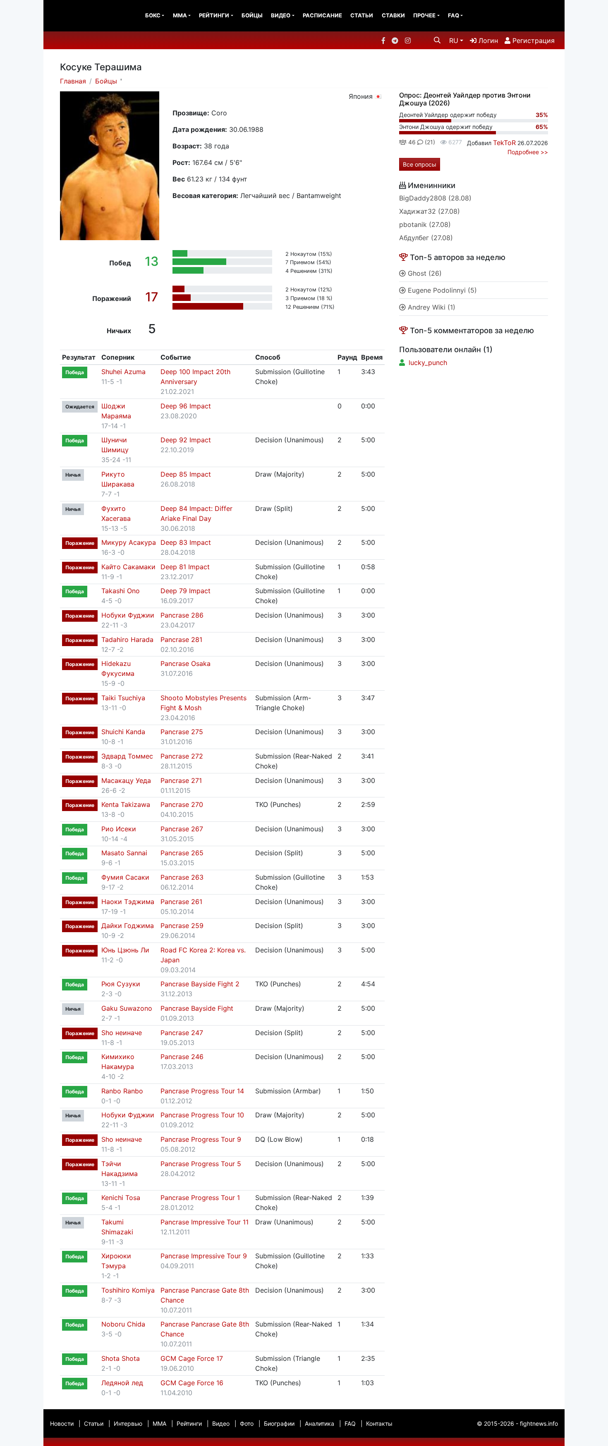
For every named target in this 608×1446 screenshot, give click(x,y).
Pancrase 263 (181, 877)
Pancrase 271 (181, 780)
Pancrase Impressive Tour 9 (203, 1256)
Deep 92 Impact (185, 440)
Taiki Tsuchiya (123, 698)
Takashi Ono (120, 591)
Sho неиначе (121, 1032)
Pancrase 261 (181, 901)
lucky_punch (428, 362)
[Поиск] (437, 40)
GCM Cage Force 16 (191, 1383)
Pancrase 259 (181, 925)
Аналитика (319, 1423)
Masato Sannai (124, 853)
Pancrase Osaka (185, 663)
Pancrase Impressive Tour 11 (204, 1222)
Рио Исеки (118, 829)
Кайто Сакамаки (128, 567)
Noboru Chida (123, 1324)
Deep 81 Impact (185, 567)
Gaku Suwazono (126, 1008)
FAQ (453, 15)
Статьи (361, 15)
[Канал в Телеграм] (395, 40)
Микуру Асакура (128, 542)
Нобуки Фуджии (127, 615)
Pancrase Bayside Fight (196, 1008)
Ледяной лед (122, 1383)
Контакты (379, 1423)
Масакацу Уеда (126, 780)
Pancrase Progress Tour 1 (200, 1197)
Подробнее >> (527, 151)
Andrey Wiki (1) (430, 307)
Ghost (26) (424, 273)
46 (411, 142)
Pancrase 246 (181, 1056)
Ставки (393, 15)
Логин (487, 40)
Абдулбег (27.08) (426, 238)
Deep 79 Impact (185, 591)
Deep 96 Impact (185, 406)
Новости (62, 1423)
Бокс (152, 15)
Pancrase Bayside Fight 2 (199, 984)
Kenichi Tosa (120, 1197)
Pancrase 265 (181, 853)
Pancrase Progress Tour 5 (200, 1164)
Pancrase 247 (181, 1032)
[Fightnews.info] (77, 15)
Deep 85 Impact (185, 474)
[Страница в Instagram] (407, 40)
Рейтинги (214, 15)
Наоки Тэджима (127, 901)
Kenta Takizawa (125, 804)
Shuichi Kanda (123, 732)
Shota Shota (120, 1358)
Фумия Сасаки (125, 877)
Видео (280, 15)
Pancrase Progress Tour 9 (200, 1139)
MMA (180, 15)
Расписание (322, 15)
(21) (429, 142)
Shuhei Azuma (123, 371)
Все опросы (419, 164)
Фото (247, 1423)
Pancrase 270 (181, 804)
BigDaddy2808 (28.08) (435, 198)
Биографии (279, 1423)
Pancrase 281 (181, 639)
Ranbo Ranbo (122, 1091)
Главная (73, 81)
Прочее (424, 15)
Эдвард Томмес (127, 756)
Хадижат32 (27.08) (429, 211)
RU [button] (453, 40)
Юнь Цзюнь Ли (125, 950)
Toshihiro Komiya (128, 1290)
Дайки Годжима (127, 925)
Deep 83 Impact (185, 542)
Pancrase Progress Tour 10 (202, 1115)
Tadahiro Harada (127, 639)
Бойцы (252, 15)
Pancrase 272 (181, 756)
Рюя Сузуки (120, 984)
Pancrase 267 (181, 829)
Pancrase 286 (181, 615)
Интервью (128, 1423)
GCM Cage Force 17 (191, 1358)
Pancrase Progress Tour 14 (202, 1091)
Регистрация (532, 40)
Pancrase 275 (181, 732)
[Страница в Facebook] (383, 40)
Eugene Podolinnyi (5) (441, 290)
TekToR (504, 142)
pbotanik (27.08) (425, 224)
